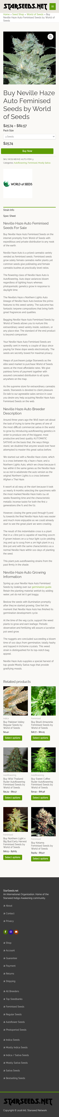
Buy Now (27, 151)
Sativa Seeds (13, 1070)
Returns (10, 973)
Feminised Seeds (15, 1006)
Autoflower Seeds (15, 1022)
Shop (8, 943)
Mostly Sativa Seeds (17, 1062)
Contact (10, 913)
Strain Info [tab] (8, 210)
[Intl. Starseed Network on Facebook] (5, 932)
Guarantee (11, 958)
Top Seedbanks (14, 999)
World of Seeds (35, 14)
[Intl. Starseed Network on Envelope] (16, 932)
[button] (50, 37)
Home (6, 14)
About (9, 905)
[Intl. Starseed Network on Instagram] (11, 932)
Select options (12, 738)
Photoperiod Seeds (16, 1029)
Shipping (10, 981)
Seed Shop (18, 14)
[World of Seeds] (17, 183)
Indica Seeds (13, 1040)
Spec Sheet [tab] (9, 216)
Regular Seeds (14, 1014)
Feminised (32, 163)
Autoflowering (20, 163)
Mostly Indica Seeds (17, 1047)
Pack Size (8, 130)
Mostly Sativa (44, 163)
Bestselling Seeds (15, 1078)
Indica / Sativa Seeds (17, 1055)
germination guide (41, 587)
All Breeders (12, 991)
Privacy (10, 921)
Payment (11, 966)
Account (10, 950)
